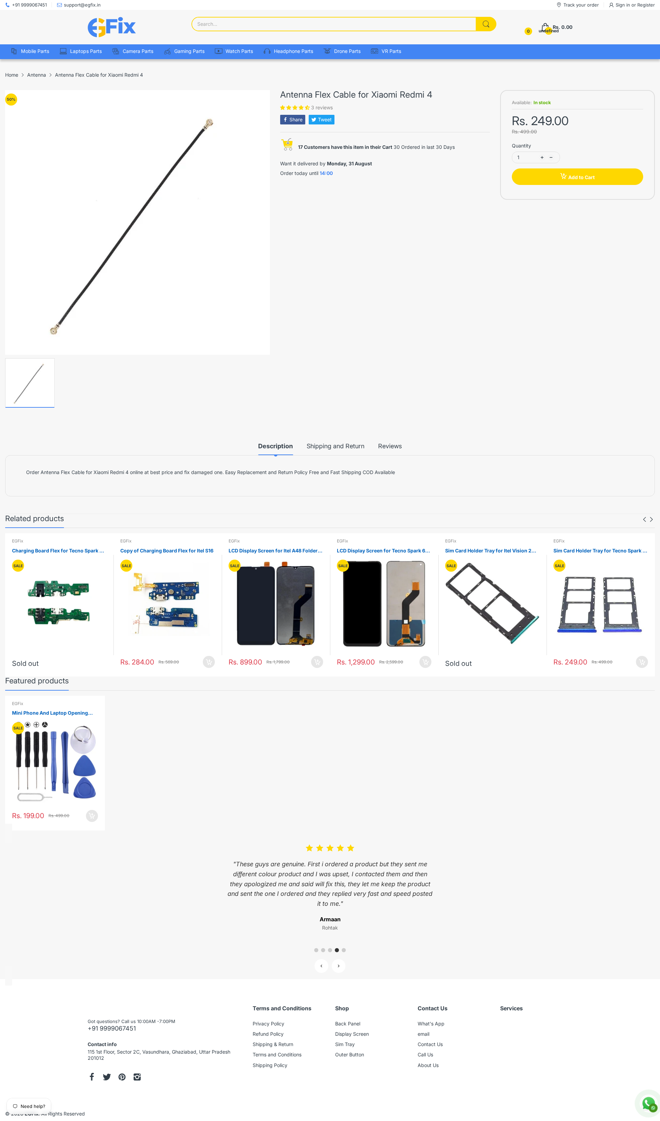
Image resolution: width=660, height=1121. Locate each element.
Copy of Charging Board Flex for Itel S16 (166, 550)
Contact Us (430, 1044)
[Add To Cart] (209, 662)
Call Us (425, 1054)
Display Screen (352, 1034)
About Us (428, 1065)
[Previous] (651, 519)
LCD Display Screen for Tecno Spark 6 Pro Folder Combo (381, 551)
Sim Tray (345, 1044)
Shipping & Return (273, 1044)
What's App (431, 1023)
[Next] (644, 519)
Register (646, 5)
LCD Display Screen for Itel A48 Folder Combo (273, 551)
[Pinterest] (122, 1077)
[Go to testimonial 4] (337, 950)
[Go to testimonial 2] (323, 950)
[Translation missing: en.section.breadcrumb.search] (486, 24)
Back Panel (347, 1023)
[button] (295, 107)
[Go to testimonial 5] (344, 950)
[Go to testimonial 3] (330, 950)
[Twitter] (107, 1077)
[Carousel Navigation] (648, 519)
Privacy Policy (268, 1023)
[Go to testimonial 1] (316, 950)
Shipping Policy (270, 1065)
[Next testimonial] (338, 966)
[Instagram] (137, 1077)
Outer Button (349, 1054)
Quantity (521, 146)
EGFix (17, 540)
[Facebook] (92, 1077)
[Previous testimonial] (321, 966)
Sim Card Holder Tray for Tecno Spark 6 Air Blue (599, 551)
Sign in (623, 5)
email (423, 1034)
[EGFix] (112, 27)
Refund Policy (268, 1034)
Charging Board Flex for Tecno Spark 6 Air (57, 551)
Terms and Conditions (277, 1054)
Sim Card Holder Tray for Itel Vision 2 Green (488, 551)
